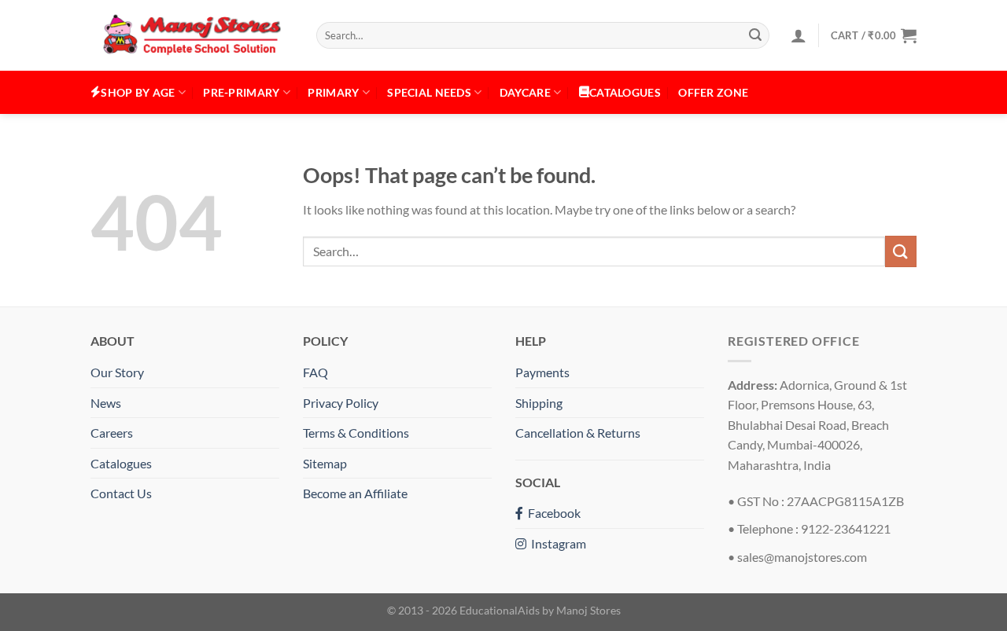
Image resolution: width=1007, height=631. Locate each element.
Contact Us (121, 493)
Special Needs (429, 92)
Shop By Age (138, 92)
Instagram (556, 543)
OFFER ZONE (713, 92)
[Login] (798, 35)
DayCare (525, 92)
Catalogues (121, 463)
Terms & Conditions (356, 432)
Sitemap (325, 463)
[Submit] (755, 35)
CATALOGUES (625, 92)
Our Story (117, 372)
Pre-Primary (241, 92)
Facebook (552, 512)
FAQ (315, 372)
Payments (542, 372)
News (105, 402)
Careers (111, 432)
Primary (333, 92)
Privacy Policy (340, 402)
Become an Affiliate (355, 493)
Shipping (539, 402)
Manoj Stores (588, 610)
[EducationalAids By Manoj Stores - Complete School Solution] (191, 36)
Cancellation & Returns (577, 432)
